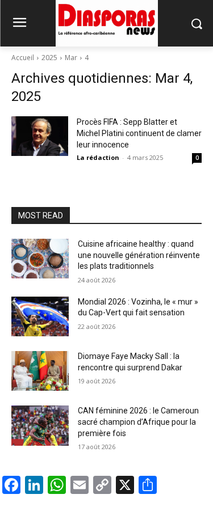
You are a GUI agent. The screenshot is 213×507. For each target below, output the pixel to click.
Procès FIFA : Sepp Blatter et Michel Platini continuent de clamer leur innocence (139, 133)
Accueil (22, 57)
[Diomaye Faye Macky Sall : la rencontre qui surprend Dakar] (40, 371)
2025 (49, 57)
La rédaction (98, 157)
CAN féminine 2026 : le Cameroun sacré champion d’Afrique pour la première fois (138, 421)
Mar (71, 57)
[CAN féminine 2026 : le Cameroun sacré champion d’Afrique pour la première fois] (40, 425)
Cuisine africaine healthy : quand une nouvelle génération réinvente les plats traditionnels (139, 255)
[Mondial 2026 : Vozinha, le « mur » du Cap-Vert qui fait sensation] (40, 316)
